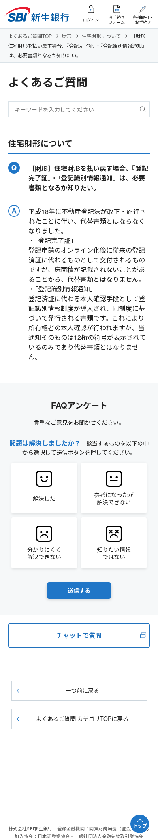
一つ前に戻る (82, 690)
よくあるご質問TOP (30, 35)
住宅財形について (101, 35)
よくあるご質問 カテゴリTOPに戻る (82, 718)
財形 (67, 35)
